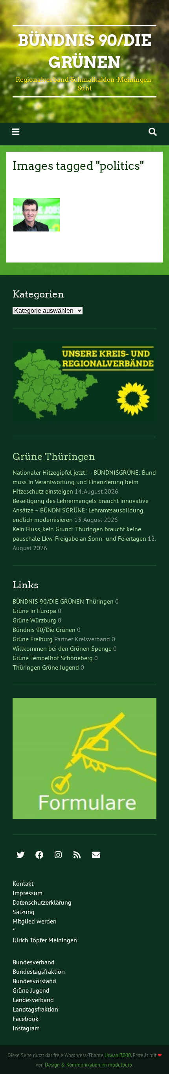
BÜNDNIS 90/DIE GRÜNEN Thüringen (63, 601)
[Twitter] (20, 855)
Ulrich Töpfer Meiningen (45, 940)
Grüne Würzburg (34, 620)
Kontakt (23, 883)
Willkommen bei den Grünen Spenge (62, 648)
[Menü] (15, 132)
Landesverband (33, 1000)
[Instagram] (58, 855)
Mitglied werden (35, 921)
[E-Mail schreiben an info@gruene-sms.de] (96, 855)
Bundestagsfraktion (39, 971)
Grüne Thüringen (54, 456)
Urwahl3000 (118, 1055)
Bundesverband (34, 962)
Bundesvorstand (34, 981)
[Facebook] (39, 855)
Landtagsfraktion (35, 1009)
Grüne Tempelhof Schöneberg (53, 658)
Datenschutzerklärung (42, 902)
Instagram (26, 1028)
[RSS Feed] (77, 855)
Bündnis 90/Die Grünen (44, 629)
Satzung (24, 912)
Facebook (26, 1019)
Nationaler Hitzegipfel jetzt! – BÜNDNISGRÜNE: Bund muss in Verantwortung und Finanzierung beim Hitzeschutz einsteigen (84, 481)
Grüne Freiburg (33, 639)
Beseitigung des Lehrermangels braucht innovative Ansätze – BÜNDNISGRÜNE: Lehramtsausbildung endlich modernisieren (81, 510)
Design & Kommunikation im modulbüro (88, 1064)
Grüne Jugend (31, 990)
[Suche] (153, 132)
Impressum (27, 893)
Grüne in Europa (34, 611)
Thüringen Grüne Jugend (46, 667)
